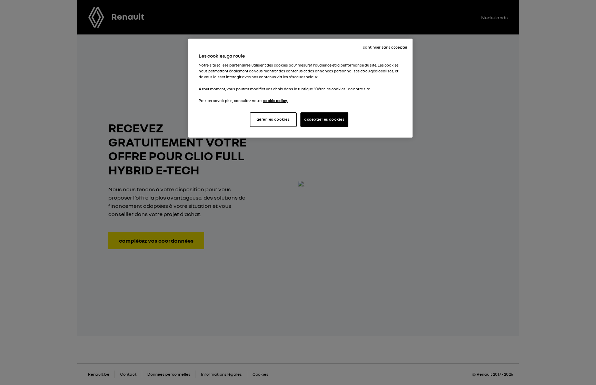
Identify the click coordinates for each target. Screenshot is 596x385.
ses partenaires (236, 65)
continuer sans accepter (385, 47)
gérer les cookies (273, 119)
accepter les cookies (324, 119)
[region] (300, 88)
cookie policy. (275, 100)
